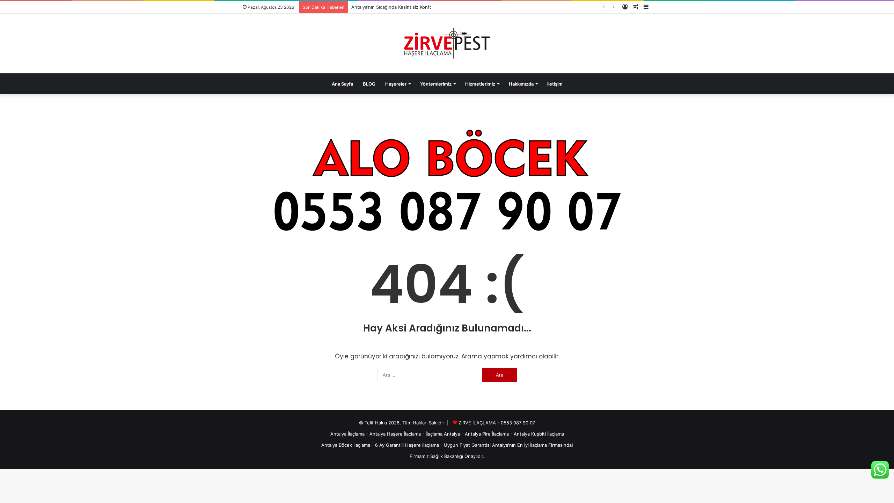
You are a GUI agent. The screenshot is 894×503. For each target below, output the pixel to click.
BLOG (369, 84)
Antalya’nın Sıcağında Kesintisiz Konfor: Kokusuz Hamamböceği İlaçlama (428, 7)
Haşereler (395, 84)
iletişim (555, 84)
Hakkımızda (521, 84)
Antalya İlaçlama (347, 434)
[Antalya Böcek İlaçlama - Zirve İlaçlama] (447, 43)
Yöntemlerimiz (436, 84)
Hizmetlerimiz (480, 84)
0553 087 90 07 (518, 422)
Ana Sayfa (342, 84)
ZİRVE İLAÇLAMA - (480, 422)
